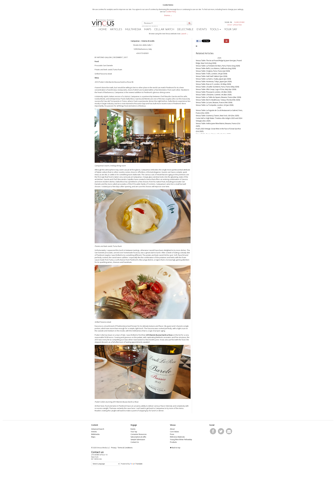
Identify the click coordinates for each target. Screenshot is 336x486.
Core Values (174, 432)
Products (173, 442)
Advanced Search (150, 26)
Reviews (147, 23)
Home (103, 29)
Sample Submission (138, 439)
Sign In (228, 22)
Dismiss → (168, 15)
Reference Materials (177, 437)
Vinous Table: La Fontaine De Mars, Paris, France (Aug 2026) (218, 66)
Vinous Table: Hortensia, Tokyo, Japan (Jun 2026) (214, 81)
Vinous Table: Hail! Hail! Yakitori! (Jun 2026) (211, 76)
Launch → (184, 34)
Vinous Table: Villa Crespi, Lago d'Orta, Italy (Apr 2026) (216, 89)
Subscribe (239, 22)
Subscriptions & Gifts (138, 437)
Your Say (230, 29)
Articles (116, 29)
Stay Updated (234, 25)
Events (202, 29)
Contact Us (135, 442)
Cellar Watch (164, 29)
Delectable (185, 29)
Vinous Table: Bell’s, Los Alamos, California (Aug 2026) (216, 68)
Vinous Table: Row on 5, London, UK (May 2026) (213, 84)
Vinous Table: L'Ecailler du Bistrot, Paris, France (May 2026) (217, 87)
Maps (147, 29)
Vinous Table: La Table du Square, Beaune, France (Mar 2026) (218, 97)
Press (172, 434)
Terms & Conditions (125, 448)
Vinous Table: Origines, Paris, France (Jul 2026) (213, 71)
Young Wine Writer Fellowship (181, 439)
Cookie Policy (171, 11)
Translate (138, 464)
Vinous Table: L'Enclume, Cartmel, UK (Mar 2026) (213, 95)
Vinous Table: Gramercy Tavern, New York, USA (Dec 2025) (217, 115)
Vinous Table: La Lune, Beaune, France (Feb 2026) (214, 102)
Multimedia (133, 29)
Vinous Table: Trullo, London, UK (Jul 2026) (211, 74)
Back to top (175, 448)
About (172, 429)
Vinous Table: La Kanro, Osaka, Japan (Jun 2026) (213, 79)
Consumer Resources (138, 434)
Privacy (113, 448)
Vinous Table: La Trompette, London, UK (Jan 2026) (214, 105)
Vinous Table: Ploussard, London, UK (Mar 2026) (213, 92)
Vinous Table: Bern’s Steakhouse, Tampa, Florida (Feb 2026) (218, 100)
